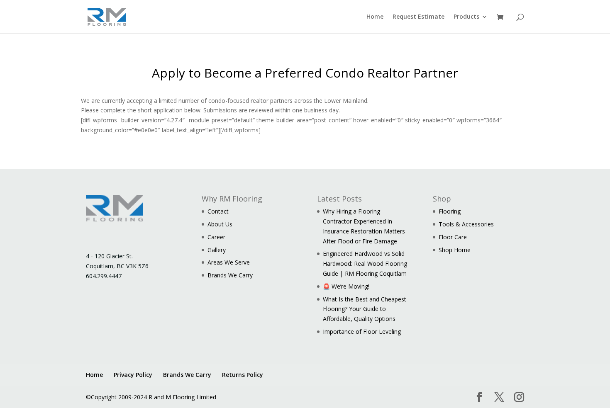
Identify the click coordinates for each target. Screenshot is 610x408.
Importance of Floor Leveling (362, 331)
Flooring (450, 211)
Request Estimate (418, 17)
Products (466, 17)
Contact (218, 211)
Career (216, 237)
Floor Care (453, 237)
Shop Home (455, 250)
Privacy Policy (133, 375)
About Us (219, 224)
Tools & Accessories (466, 224)
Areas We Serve (228, 262)
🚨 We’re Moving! (346, 286)
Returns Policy (242, 375)
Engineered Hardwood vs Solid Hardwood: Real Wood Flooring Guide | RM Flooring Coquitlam (365, 263)
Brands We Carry (230, 275)
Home (374, 17)
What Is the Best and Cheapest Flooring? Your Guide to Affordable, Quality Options (364, 309)
